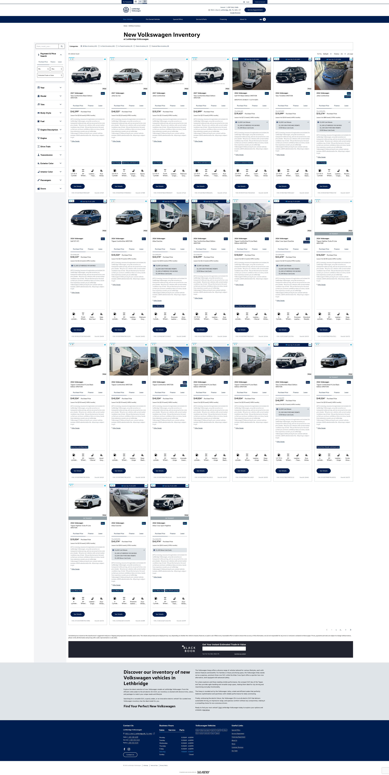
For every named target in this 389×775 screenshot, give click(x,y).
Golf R (219, 730)
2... (341, 630)
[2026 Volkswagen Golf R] (251, 75)
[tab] (43, 62)
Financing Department (238, 737)
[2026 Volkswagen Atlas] (170, 217)
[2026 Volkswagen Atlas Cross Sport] (293, 217)
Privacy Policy (164, 765)
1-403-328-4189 (132, 737)
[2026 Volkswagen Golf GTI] (87, 217)
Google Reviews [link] (235, 12)
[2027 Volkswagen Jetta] (170, 75)
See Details (77, 186)
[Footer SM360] (203, 772)
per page (350, 54)
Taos (212, 733)
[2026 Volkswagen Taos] (293, 75)
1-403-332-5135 (133, 743)
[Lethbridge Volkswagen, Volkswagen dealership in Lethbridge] (132, 10)
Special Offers (236, 730)
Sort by (319, 54)
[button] (127, 2)
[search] (47, 46)
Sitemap (145, 765)
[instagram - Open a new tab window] (129, 749)
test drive (206, 710)
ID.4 (197, 733)
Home (125, 26)
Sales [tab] (161, 730)
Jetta (201, 733)
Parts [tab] (181, 730)
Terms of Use (154, 765)
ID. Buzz (224, 730)
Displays (336, 54)
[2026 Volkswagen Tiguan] (129, 217)
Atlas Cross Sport (205, 730)
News (233, 744)
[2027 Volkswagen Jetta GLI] (129, 75)
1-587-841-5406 (232, 7)
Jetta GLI (207, 733)
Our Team (235, 750)
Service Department (238, 733)
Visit (220, 707)
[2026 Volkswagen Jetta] (334, 75)
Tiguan (217, 733)
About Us (234, 740)
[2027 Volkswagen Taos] (87, 75)
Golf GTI (213, 730)
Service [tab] (171, 730)
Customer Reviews (237, 747)
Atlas (197, 730)
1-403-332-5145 (134, 740)
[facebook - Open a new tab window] (124, 749)
